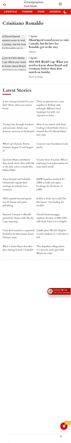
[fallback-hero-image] (15, 44)
